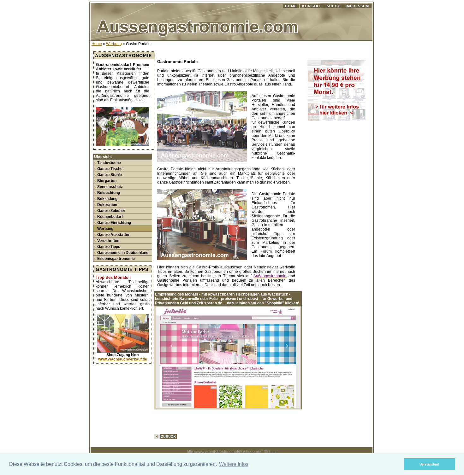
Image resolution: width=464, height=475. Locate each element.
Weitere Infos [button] (233, 464)
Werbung (114, 44)
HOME (291, 6)
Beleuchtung (108, 193)
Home (97, 44)
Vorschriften (108, 240)
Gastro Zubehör (111, 210)
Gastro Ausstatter (113, 234)
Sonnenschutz (110, 187)
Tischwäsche (109, 163)
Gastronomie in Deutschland (122, 252)
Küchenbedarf (110, 216)
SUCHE (333, 6)
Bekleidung (107, 198)
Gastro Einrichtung (114, 222)
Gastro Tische (109, 169)
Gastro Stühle (109, 175)
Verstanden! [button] (429, 464)
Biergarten (106, 181)
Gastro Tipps (108, 246)
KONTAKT (311, 6)
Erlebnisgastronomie (116, 258)
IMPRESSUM (357, 6)
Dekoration (107, 204)
